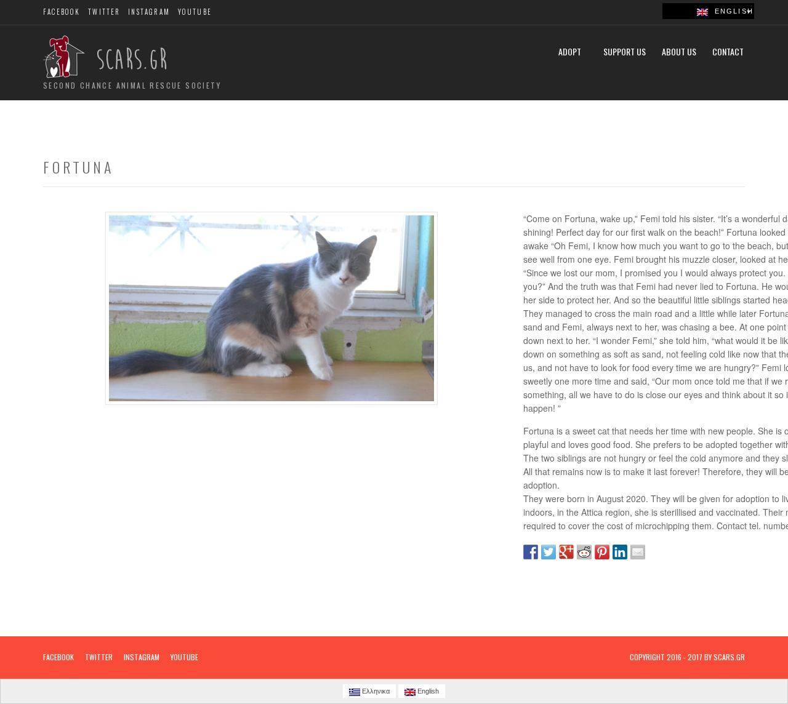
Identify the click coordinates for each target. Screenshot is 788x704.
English (731, 11)
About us (679, 51)
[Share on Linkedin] (620, 552)
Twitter (104, 12)
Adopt (569, 51)
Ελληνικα (375, 691)
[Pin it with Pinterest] (602, 552)
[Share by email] (637, 552)
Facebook (62, 12)
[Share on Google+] (566, 552)
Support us (624, 51)
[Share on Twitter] (548, 552)
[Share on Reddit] (584, 552)
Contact (728, 51)
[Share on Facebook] (530, 552)
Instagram (149, 12)
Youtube (195, 12)
